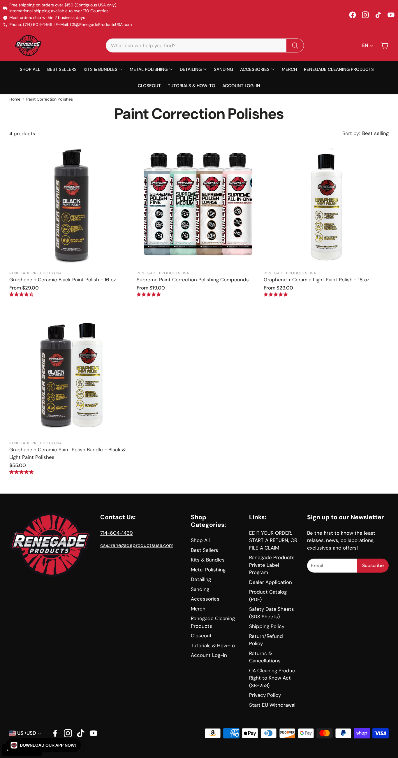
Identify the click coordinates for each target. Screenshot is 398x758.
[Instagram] (365, 15)
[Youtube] (93, 733)
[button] (205, 45)
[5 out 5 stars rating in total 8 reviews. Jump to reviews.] (149, 294)
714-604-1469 (116, 533)
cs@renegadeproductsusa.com (136, 545)
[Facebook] (352, 15)
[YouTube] (391, 15)
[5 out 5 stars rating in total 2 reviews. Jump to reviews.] (21, 472)
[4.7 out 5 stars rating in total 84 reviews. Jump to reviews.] (21, 294)
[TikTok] (378, 15)
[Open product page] (71, 204)
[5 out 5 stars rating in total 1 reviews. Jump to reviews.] (276, 294)
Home (14, 99)
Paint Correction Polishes (49, 99)
